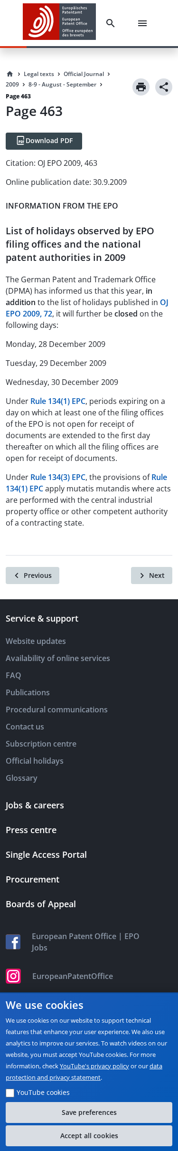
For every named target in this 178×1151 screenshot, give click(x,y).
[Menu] (144, 23)
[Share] (163, 87)
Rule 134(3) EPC (57, 477)
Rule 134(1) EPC (57, 401)
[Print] (141, 87)
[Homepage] (10, 74)
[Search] (112, 23)
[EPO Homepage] (59, 23)
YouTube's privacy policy (94, 1066)
